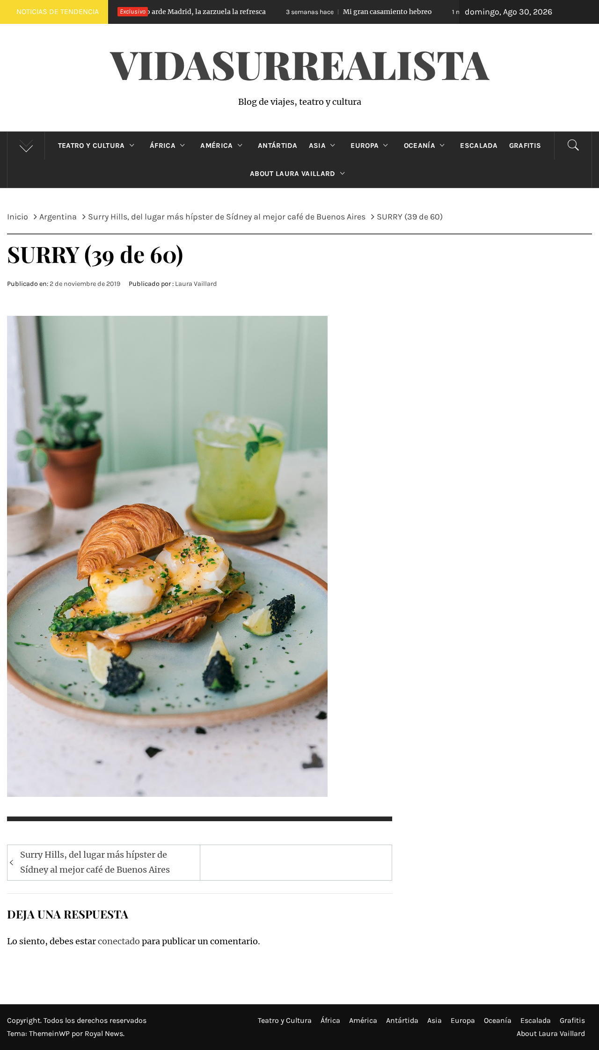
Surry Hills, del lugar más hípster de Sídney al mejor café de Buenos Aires (95, 862)
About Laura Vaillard (292, 173)
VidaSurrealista (299, 63)
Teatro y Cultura (91, 145)
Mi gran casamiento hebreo (317, 11)
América (216, 145)
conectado (119, 941)
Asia (317, 145)
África (162, 145)
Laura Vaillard (196, 284)
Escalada (479, 145)
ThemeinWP (50, 1033)
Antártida (278, 145)
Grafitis (525, 145)
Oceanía (419, 145)
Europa (365, 145)
